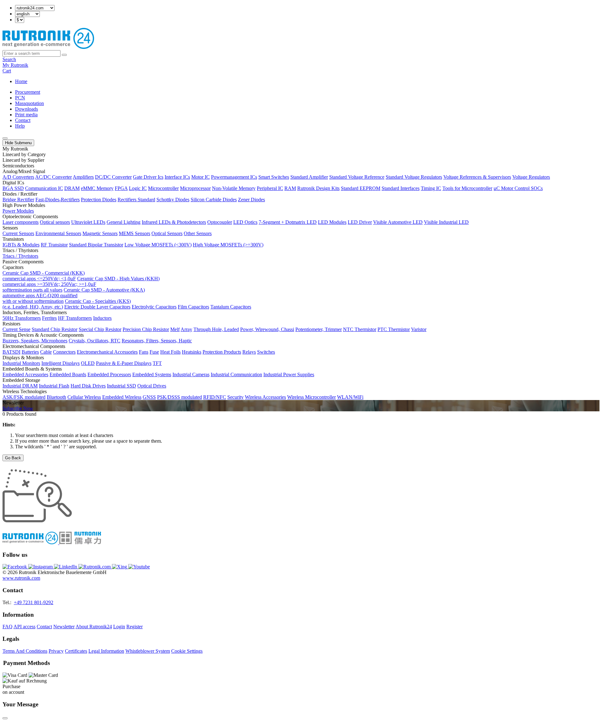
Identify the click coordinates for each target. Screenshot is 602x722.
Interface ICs (177, 177)
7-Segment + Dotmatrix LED (288, 222)
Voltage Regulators (531, 177)
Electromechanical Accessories (107, 352)
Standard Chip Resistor (54, 329)
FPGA (121, 188)
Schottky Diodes (172, 199)
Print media (26, 114)
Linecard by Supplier (23, 160)
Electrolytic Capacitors (154, 306)
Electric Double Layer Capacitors (97, 306)
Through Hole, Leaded (216, 329)
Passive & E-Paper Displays (123, 363)
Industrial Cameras (190, 374)
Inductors (102, 318)
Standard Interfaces (401, 188)
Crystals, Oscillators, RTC (94, 340)
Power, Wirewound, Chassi (267, 329)
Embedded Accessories (25, 374)
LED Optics (245, 222)
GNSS (149, 397)
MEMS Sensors (134, 233)
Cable (46, 352)
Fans (143, 352)
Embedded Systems (151, 374)
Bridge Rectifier (18, 199)
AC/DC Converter (53, 177)
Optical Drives (151, 385)
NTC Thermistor (359, 329)
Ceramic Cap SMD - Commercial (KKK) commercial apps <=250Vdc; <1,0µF (44, 275)
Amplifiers (83, 177)
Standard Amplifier (309, 177)
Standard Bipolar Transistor (96, 244)
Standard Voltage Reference (356, 177)
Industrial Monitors (21, 363)
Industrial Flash (54, 385)
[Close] (5, 718)
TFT (157, 363)
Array (186, 329)
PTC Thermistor (394, 329)
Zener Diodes (251, 199)
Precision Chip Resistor (146, 329)
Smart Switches (273, 177)
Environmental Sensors (58, 233)
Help (20, 126)
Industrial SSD (121, 385)
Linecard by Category (24, 154)
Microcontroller (163, 188)
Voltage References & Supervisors (477, 177)
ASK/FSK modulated (24, 397)
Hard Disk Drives (88, 385)
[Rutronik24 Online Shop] (48, 47)
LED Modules (332, 222)
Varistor (418, 329)
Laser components (21, 222)
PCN (20, 97)
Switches (266, 352)
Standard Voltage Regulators (414, 177)
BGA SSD (13, 188)
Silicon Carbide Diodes (214, 199)
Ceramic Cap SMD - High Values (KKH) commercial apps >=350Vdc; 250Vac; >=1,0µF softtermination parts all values (81, 284)
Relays (249, 352)
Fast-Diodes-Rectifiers (57, 199)
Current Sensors (18, 233)
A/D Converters (18, 177)
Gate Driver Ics (148, 177)
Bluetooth (56, 397)
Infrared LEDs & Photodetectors (174, 222)
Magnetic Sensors (100, 233)
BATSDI (11, 352)
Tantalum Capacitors (230, 306)
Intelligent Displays (60, 363)
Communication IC (44, 188)
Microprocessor (195, 188)
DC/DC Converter (113, 177)
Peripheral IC (270, 188)
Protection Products (222, 352)
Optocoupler (219, 222)
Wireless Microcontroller (311, 397)
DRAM (72, 188)
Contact (22, 120)
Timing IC (431, 188)
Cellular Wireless (84, 397)
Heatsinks (191, 352)
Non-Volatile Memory (234, 188)
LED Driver (360, 222)
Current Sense (16, 329)
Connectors (64, 352)
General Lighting (123, 222)
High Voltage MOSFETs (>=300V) (228, 244)
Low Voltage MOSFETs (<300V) (158, 244)
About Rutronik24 (94, 626)
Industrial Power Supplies (288, 374)
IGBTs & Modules (21, 244)
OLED (88, 363)
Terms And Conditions (25, 651)
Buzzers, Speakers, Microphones (35, 340)
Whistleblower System (147, 651)
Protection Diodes (98, 199)
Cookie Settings (187, 651)
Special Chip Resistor (100, 329)
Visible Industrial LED (446, 222)
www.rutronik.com (21, 578)
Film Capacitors (193, 306)
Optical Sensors (166, 233)
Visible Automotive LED (398, 222)
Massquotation (29, 103)
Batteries (30, 352)
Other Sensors (198, 233)
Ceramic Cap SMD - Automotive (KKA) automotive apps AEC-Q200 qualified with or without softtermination (74, 295)
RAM (290, 188)
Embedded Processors (109, 374)
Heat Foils (170, 352)
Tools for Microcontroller (467, 188)
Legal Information (106, 651)
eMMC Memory (97, 188)
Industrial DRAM (20, 385)
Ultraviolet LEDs (88, 222)
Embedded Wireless (121, 397)
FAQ (8, 626)
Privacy (56, 651)
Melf (175, 329)
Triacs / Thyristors (20, 256)
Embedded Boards (68, 374)
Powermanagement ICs (234, 177)
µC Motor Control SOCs (518, 188)
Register (134, 626)
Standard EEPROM (360, 188)
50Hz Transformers (22, 318)
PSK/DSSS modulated (179, 397)
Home (21, 81)
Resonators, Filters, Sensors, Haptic (157, 340)
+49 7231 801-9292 (33, 602)
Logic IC (138, 188)
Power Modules (18, 210)
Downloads (26, 109)
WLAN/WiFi (350, 397)
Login (119, 626)
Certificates (76, 651)
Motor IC (200, 177)
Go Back (13, 458)
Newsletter (64, 626)
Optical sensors (55, 222)
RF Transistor (54, 244)
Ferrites (49, 318)
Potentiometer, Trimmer (318, 329)
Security (235, 397)
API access (24, 626)
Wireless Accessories (265, 397)
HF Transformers (75, 318)
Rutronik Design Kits (318, 188)
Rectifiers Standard (136, 199)
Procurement (27, 92)
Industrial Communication (236, 374)
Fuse (154, 352)
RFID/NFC (214, 397)
